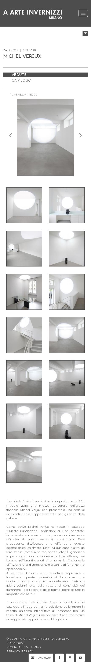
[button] (85, 33)
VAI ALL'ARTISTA (24, 94)
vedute (19, 75)
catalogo (21, 80)
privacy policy (19, 651)
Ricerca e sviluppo (23, 647)
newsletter (43, 657)
